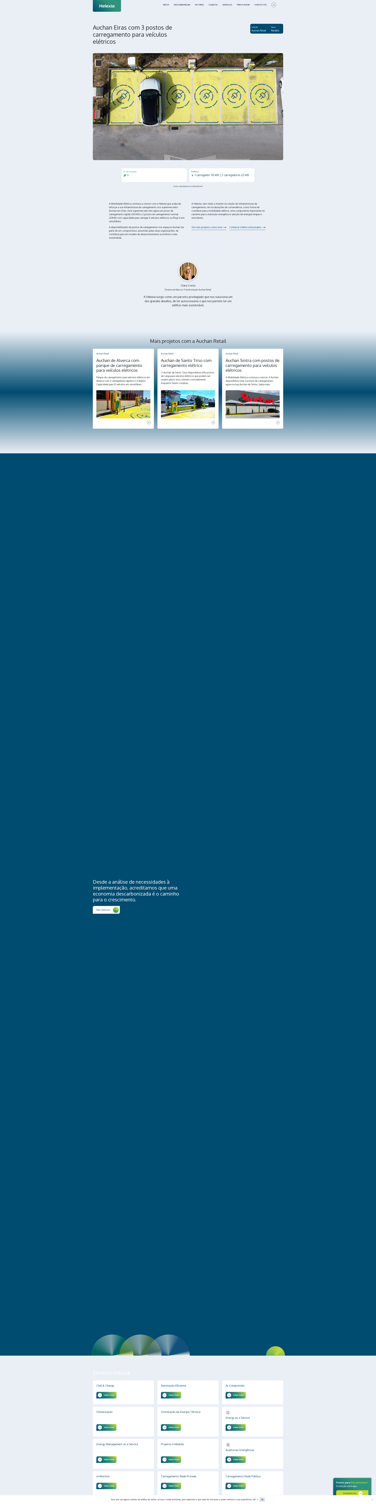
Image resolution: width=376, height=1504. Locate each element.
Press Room (243, 5)
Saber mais (108, 1395)
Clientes (213, 5)
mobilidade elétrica (219, 210)
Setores (199, 5)
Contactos (260, 5)
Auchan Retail (259, 30)
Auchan (113, 210)
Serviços (227, 5)
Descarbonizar (182, 5)
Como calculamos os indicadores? (188, 186)
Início (166, 5)
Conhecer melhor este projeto (245, 227)
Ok (262, 1499)
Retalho (275, 30)
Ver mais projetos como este (207, 227)
